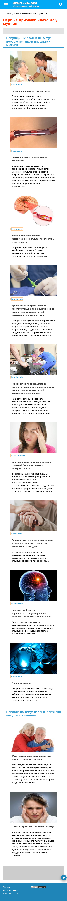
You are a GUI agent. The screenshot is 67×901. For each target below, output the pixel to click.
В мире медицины (22, 683)
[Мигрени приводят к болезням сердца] (33, 807)
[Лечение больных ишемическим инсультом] (33, 132)
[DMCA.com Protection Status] (38, 888)
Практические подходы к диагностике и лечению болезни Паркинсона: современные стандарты (33, 543)
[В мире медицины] (33, 658)
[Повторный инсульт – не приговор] (33, 66)
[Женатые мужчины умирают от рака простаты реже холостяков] (33, 736)
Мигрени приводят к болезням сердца (33, 826)
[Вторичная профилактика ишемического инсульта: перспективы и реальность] (33, 210)
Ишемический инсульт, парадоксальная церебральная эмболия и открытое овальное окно (32, 613)
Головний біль (18, 455)
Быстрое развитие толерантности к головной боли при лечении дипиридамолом (31, 465)
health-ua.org (26, 4)
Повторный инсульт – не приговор (31, 91)
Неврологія (16, 84)
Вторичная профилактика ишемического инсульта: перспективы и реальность (33, 238)
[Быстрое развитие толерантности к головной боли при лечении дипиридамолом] (33, 437)
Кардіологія (17, 299)
